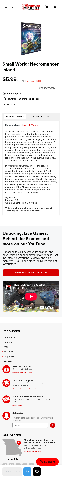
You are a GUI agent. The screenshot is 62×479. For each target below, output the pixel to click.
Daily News (9, 356)
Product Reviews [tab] (41, 116)
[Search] (13, 7)
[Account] (55, 7)
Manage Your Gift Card (22, 373)
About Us (8, 352)
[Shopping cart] (47, 7)
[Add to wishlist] (37, 471)
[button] (27, 471)
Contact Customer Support (24, 389)
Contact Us (9, 337)
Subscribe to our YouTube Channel (31, 272)
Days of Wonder (30, 125)
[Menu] (6, 7)
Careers (8, 342)
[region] (31, 38)
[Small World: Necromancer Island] (31, 38)
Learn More (17, 405)
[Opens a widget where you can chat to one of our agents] (47, 462)
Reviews (8, 361)
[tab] (15, 116)
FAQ (6, 347)
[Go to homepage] (31, 7)
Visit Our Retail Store (33, 451)
